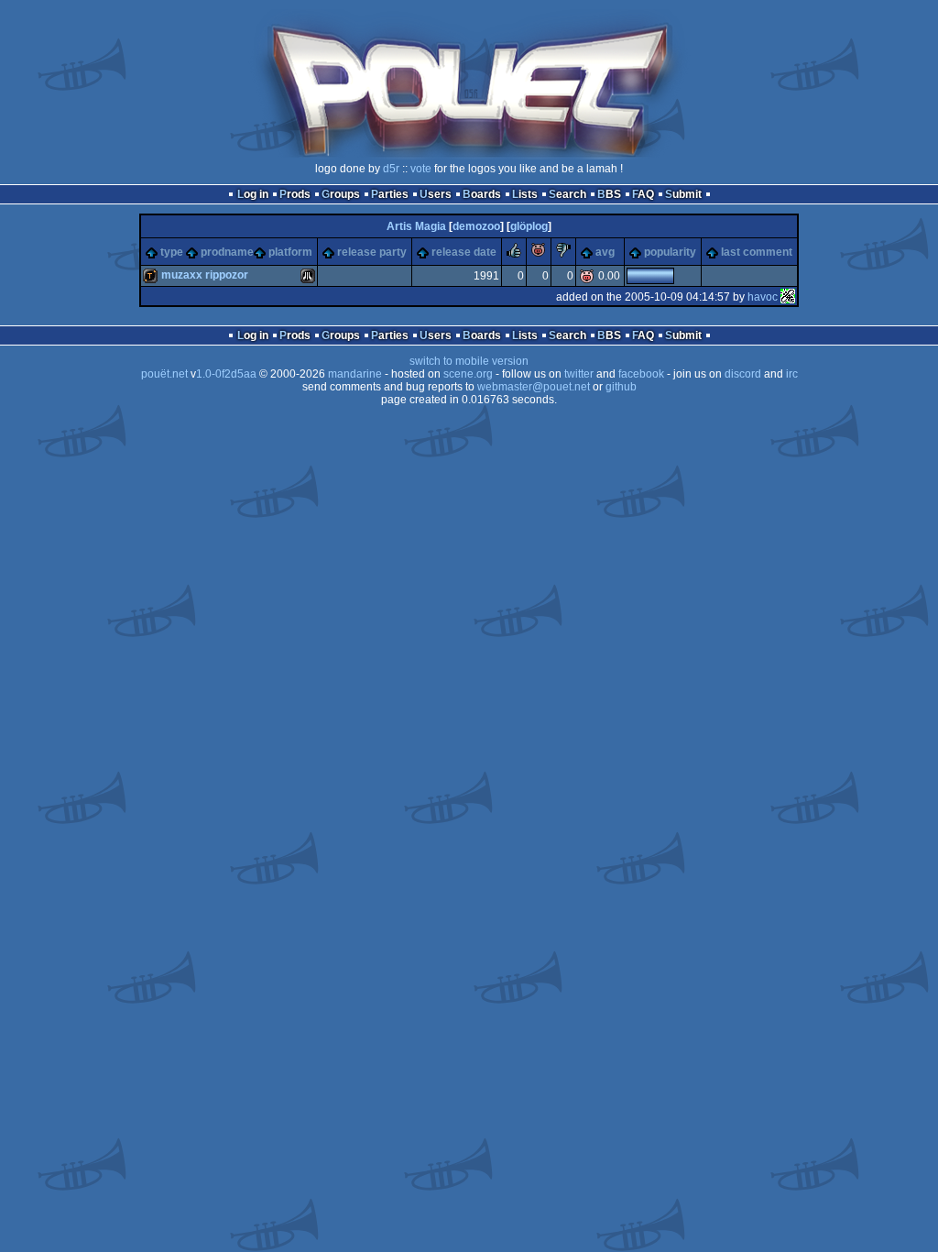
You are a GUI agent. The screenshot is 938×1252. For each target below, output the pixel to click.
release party (372, 252)
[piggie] (538, 253)
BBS (609, 194)
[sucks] (563, 253)
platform (290, 252)
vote (420, 168)
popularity (670, 252)
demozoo (476, 226)
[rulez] (514, 253)
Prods (295, 194)
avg (605, 252)
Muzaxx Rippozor (204, 275)
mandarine (355, 374)
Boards (482, 194)
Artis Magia (416, 226)
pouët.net (164, 374)
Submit (683, 194)
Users (436, 194)
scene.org (468, 374)
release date (463, 252)
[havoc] (787, 297)
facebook (641, 374)
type (171, 252)
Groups (341, 194)
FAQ (643, 194)
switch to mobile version (469, 361)
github (621, 386)
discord (743, 374)
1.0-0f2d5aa (226, 374)
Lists (525, 194)
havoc (762, 297)
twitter (579, 374)
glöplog (529, 226)
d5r (391, 168)
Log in (252, 194)
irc (792, 374)
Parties (390, 194)
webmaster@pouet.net (533, 386)
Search (567, 194)
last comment (756, 252)
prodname (227, 252)
